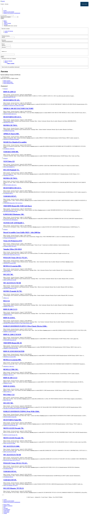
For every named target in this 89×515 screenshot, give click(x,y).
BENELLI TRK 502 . (10, 369)
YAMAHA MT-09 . (10, 480)
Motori (5, 62)
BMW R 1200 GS (9, 92)
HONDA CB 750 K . (10, 125)
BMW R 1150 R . (9, 318)
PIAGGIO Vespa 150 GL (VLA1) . (15, 258)
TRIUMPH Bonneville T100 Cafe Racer (17, 206)
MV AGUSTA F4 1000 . (11, 446)
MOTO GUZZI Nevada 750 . (13, 428)
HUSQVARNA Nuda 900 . (12, 420)
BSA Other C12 (8, 394)
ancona (6, 32)
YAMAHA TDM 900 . (11, 152)
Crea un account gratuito (8, 11)
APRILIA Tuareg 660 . (11, 134)
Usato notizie (84, 4)
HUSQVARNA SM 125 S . (12, 117)
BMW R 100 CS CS (10, 309)
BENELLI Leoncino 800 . (12, 266)
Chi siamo (5, 508)
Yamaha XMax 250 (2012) (12, 249)
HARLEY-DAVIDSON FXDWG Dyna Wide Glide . (21, 411)
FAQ (4, 507)
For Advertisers (6, 509)
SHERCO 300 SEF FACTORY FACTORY (18, 108)
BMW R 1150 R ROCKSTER (13, 351)
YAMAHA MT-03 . (10, 471)
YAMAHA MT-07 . (10, 196)
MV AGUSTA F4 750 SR (12, 283)
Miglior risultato (14, 78)
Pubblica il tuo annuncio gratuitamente (11, 13)
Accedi (4, 10)
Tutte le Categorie (8, 60)
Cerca (2, 18)
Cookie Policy (6, 510)
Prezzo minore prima (7, 82)
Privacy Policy (6, 504)
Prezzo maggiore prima (8, 83)
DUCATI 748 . (8, 274)
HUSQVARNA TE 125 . (11, 100)
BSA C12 (6, 301)
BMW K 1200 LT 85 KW (12, 334)
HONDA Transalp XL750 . (12, 291)
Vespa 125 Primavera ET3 (12, 241)
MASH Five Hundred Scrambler (15, 142)
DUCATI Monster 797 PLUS (13, 488)
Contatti (5, 513)
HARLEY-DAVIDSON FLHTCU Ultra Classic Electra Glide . (25, 326)
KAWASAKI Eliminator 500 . (13, 214)
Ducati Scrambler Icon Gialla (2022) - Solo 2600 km (21, 232)
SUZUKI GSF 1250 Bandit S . (13, 223)
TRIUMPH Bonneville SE (12, 343)
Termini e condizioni (7, 505)
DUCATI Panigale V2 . (11, 170)
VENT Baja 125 (9, 161)
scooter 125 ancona (8, 31)
